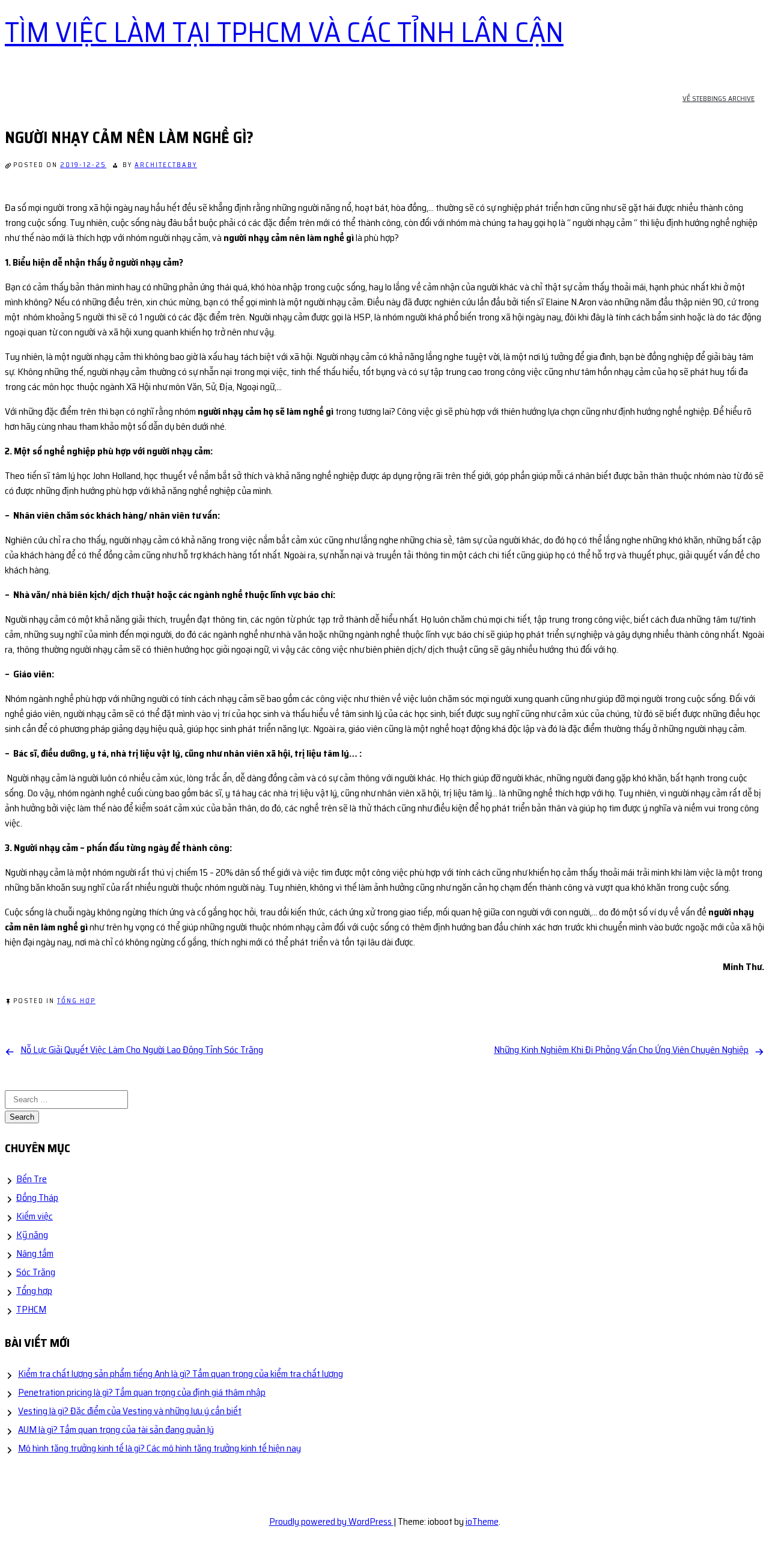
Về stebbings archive (718, 98)
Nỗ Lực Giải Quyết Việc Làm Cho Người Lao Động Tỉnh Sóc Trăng (141, 1049)
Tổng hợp (76, 1001)
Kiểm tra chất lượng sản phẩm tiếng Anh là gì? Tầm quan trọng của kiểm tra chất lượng (180, 1373)
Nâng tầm (34, 1253)
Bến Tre (31, 1178)
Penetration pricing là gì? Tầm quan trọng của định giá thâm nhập (142, 1392)
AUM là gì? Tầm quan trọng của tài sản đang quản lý (116, 1429)
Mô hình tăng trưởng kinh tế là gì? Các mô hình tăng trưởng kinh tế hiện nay (159, 1448)
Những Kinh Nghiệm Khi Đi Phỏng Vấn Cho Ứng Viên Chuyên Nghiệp (621, 1049)
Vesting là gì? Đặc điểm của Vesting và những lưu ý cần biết (130, 1410)
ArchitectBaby (166, 165)
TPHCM (31, 1309)
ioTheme (482, 1521)
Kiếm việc (34, 1216)
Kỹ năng (32, 1234)
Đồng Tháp (37, 1197)
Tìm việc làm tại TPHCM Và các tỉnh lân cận (284, 32)
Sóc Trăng (35, 1272)
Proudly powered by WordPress (331, 1521)
